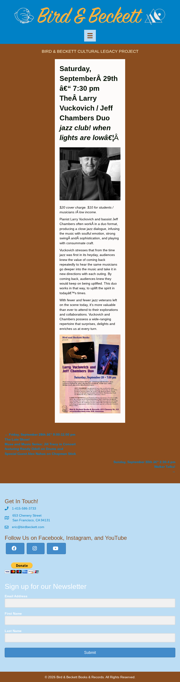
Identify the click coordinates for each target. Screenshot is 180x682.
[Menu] (90, 36)
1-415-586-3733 (24, 508)
